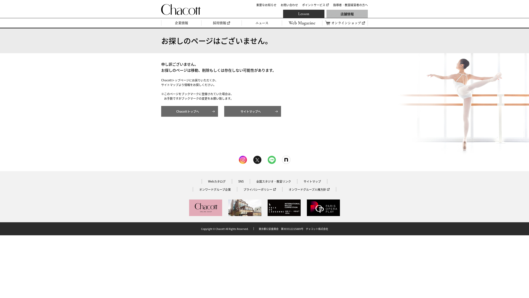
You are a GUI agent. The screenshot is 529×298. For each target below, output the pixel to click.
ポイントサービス (313, 5)
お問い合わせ (289, 5)
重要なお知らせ (266, 5)
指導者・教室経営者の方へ (350, 5)
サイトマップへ (251, 111)
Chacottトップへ (187, 111)
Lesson (303, 13)
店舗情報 (347, 13)
